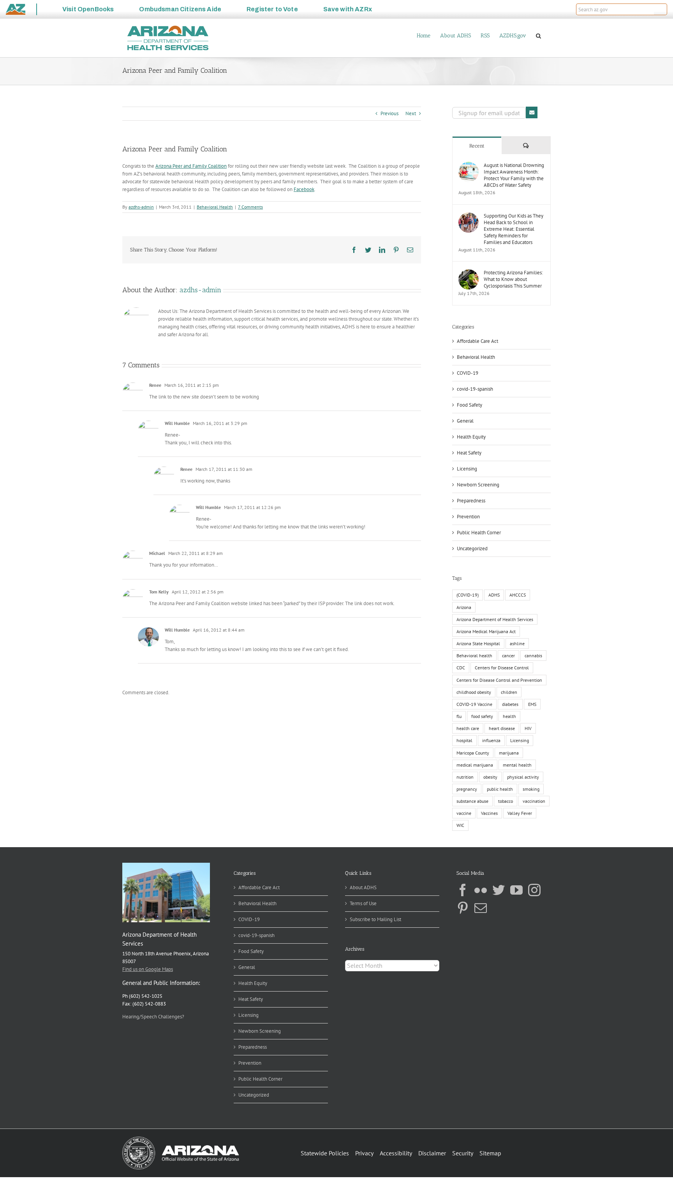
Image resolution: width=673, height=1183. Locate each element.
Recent (476, 146)
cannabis (533, 655)
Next (410, 113)
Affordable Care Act (477, 341)
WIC (460, 825)
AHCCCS (517, 595)
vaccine (463, 813)
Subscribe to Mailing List (375, 919)
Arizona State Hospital (478, 643)
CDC (460, 667)
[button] (660, 9)
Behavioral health (474, 655)
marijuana (509, 753)
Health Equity (471, 437)
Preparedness (471, 500)
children (509, 692)
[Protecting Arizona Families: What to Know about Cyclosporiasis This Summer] (468, 273)
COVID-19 (467, 373)
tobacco (505, 801)
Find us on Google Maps (147, 969)
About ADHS (363, 887)
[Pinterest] (462, 908)
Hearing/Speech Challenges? (153, 1016)
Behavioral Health (215, 207)
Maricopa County (472, 753)
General (465, 421)
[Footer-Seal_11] (180, 1139)
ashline (517, 643)
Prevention (468, 516)
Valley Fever (519, 813)
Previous (389, 113)
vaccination (534, 801)
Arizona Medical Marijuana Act (486, 631)
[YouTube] (516, 890)
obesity (490, 777)
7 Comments (250, 207)
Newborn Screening (478, 484)
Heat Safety (469, 452)
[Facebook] (462, 890)
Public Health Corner (479, 532)
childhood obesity (473, 692)
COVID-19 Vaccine (474, 704)
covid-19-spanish (475, 389)
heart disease (502, 728)
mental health (517, 765)
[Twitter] (498, 890)
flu (459, 716)
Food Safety (469, 405)
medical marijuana (474, 765)
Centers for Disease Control (502, 667)
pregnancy (466, 789)
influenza (491, 740)
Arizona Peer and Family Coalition (191, 166)
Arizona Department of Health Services (494, 619)
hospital (464, 740)
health (509, 716)
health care (467, 728)
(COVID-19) (467, 595)
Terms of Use (363, 903)
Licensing (467, 468)
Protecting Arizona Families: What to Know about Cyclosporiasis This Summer (513, 279)
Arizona (463, 607)
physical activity (523, 777)
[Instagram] (534, 890)
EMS (532, 704)
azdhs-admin (141, 207)
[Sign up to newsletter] (531, 112)
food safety (482, 716)
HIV (528, 728)
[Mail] (480, 908)
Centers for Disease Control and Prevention (499, 680)
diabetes (510, 704)
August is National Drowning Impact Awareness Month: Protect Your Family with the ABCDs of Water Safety (514, 175)
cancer (508, 655)
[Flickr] (480, 890)
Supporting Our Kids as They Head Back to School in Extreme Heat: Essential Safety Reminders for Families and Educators (513, 229)
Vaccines (489, 813)
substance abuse (472, 801)
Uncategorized (472, 548)
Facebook (304, 189)
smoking (531, 789)
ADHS (494, 595)
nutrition (465, 777)
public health (500, 789)
